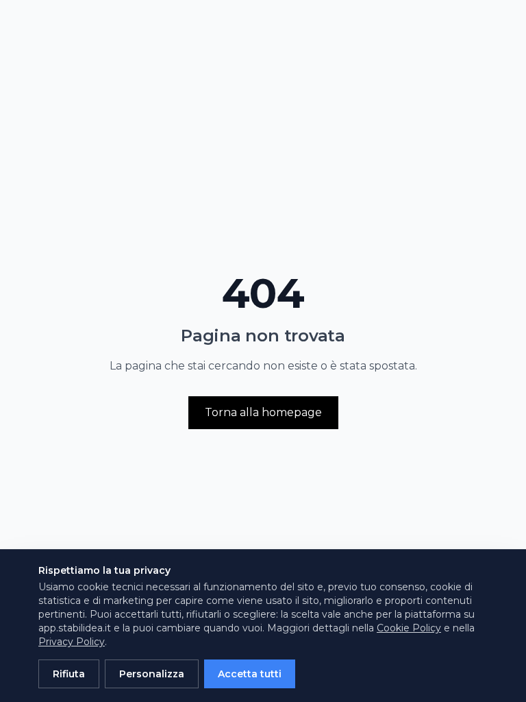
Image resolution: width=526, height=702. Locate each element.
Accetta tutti (249, 674)
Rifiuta (69, 674)
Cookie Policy (409, 628)
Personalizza (151, 674)
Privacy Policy (71, 642)
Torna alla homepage (263, 412)
